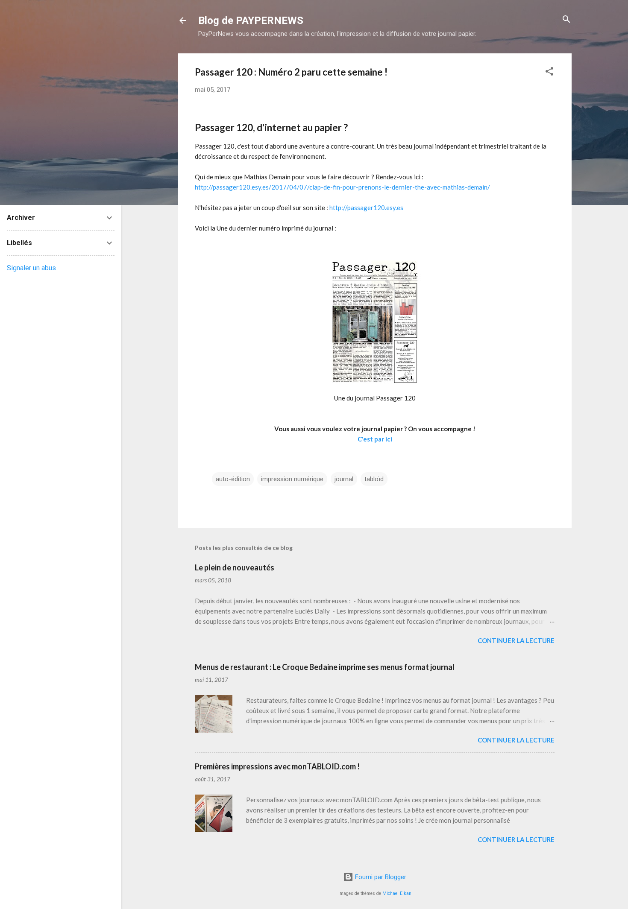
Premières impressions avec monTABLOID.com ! (277, 766)
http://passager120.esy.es (366, 207)
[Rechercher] (566, 19)
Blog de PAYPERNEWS (250, 20)
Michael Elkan (396, 893)
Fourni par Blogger (379, 877)
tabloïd (374, 479)
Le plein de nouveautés (234, 567)
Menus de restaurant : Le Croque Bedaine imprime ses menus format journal (325, 667)
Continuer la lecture (516, 640)
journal (344, 479)
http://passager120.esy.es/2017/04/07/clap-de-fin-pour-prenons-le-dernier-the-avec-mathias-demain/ (342, 187)
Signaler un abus (31, 268)
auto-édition (233, 479)
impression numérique (292, 479)
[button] (549, 72)
